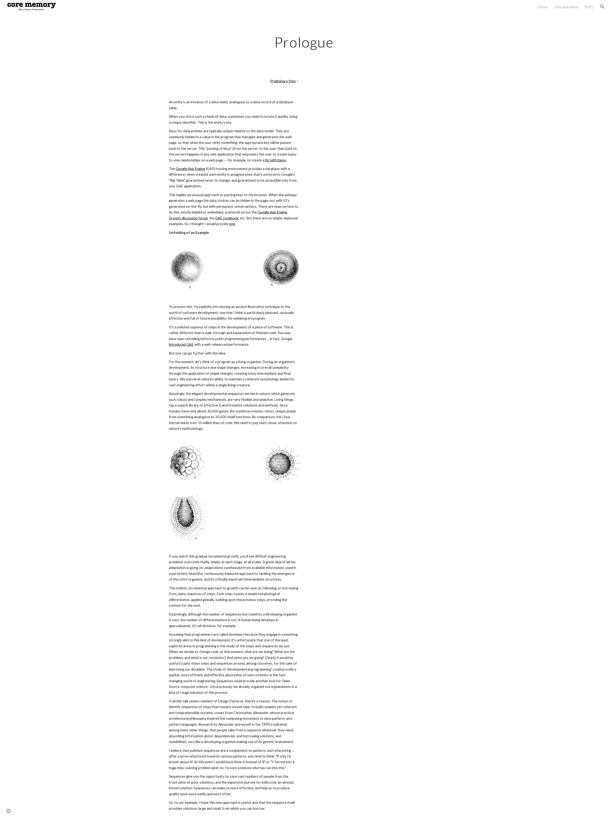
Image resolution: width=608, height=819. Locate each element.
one (232, 224)
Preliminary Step (283, 81)
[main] (304, 42)
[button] (602, 6)
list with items (275, 160)
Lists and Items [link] (566, 7)
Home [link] (542, 7)
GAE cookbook (226, 218)
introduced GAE (181, 344)
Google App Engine (190, 169)
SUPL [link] (589, 7)
